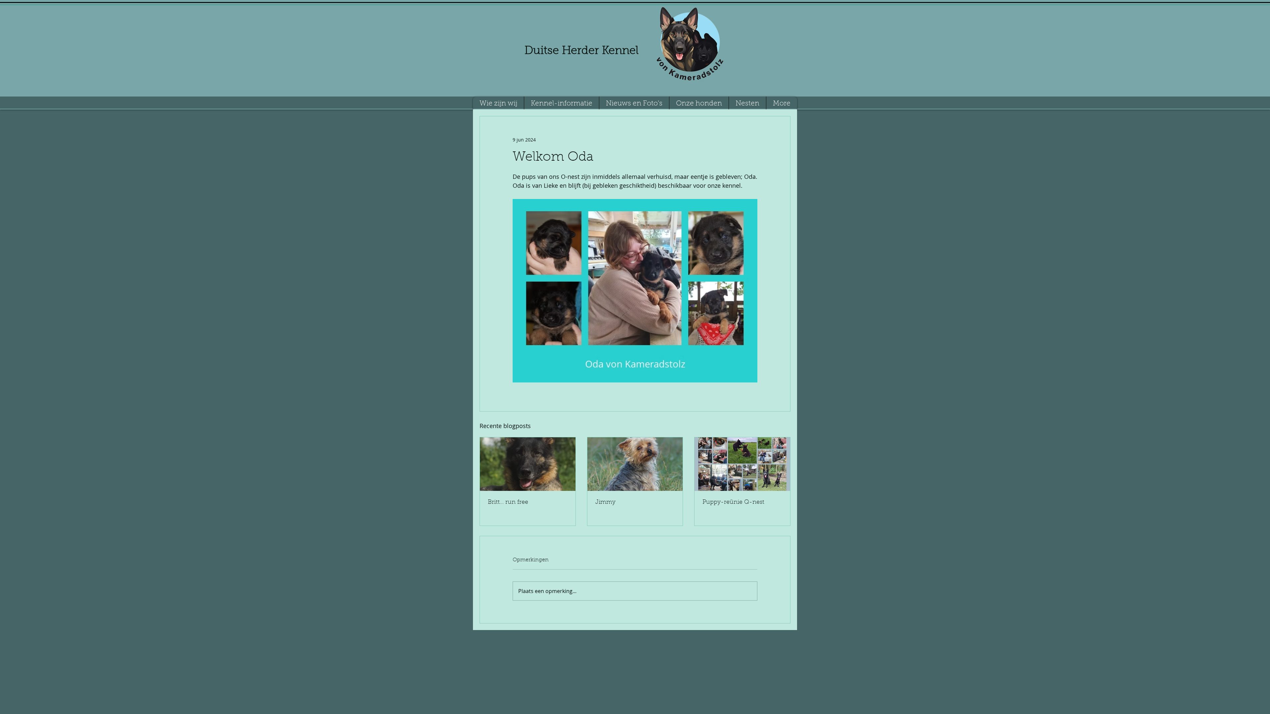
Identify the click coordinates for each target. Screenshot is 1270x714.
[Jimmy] (635, 464)
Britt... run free (508, 502)
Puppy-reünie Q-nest (733, 502)
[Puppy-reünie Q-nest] (742, 464)
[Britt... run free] (527, 464)
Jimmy (605, 502)
